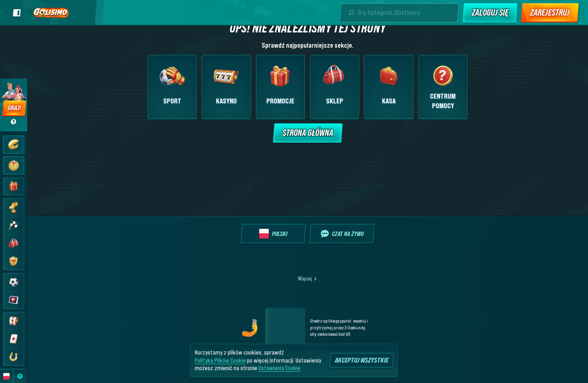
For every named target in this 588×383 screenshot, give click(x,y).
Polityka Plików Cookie (220, 360)
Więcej (305, 278)
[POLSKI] (6, 376)
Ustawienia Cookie (279, 367)
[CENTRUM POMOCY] (20, 376)
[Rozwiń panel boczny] (17, 13)
